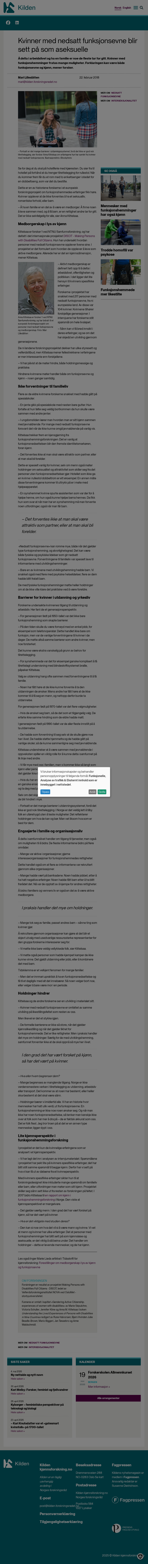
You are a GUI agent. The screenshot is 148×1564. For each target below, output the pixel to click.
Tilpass (45, 791)
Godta (102, 791)
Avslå (92, 791)
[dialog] (74, 782)
